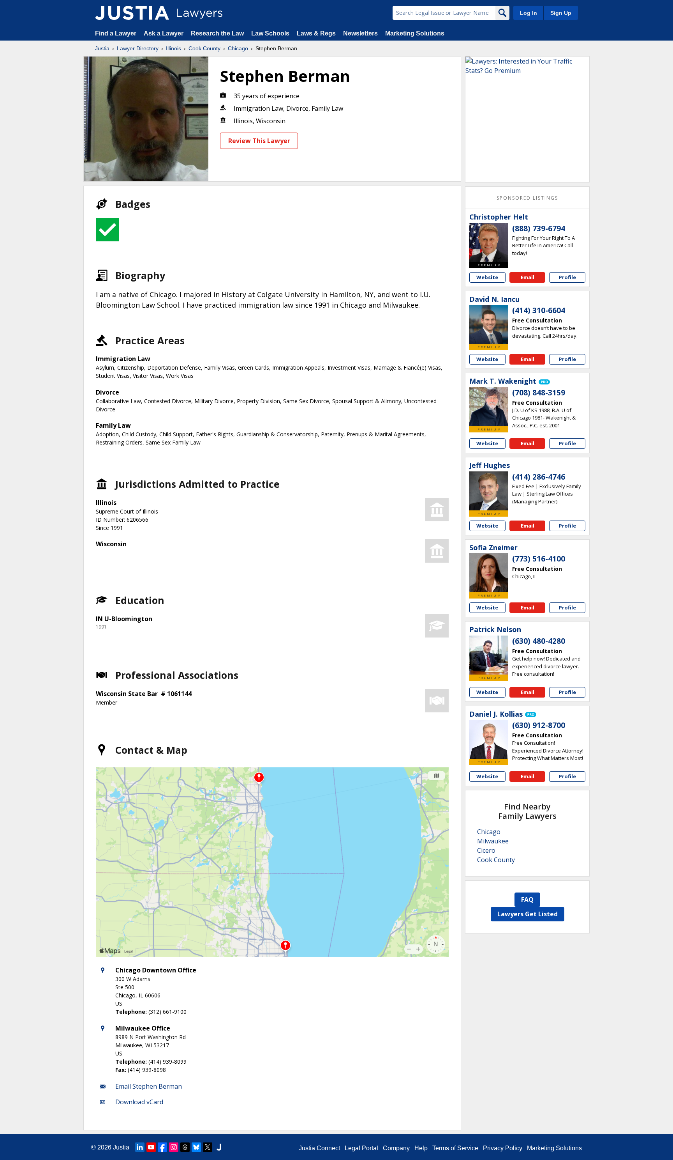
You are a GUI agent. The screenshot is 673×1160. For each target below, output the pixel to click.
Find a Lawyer (115, 33)
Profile (567, 277)
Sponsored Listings (527, 198)
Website (487, 277)
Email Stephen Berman (148, 1086)
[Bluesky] (196, 1147)
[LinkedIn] (139, 1147)
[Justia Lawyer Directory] (132, 13)
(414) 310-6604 (538, 310)
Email (527, 277)
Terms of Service (455, 1148)
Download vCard (139, 1102)
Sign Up (560, 13)
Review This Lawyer (259, 140)
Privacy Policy (502, 1148)
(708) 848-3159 (538, 393)
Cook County (204, 48)
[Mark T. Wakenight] (488, 406)
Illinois (173, 48)
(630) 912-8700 (538, 725)
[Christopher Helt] (488, 242)
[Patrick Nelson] (488, 655)
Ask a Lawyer (164, 33)
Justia (102, 48)
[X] (207, 1147)
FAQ (527, 899)
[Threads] (185, 1147)
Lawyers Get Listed (527, 914)
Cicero (486, 850)
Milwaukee (493, 841)
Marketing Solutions (414, 33)
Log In (528, 13)
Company (396, 1148)
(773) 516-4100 (538, 559)
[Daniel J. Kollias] (488, 739)
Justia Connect (319, 1148)
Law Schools (270, 33)
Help (421, 1148)
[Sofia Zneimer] (488, 572)
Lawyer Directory (138, 48)
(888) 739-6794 (538, 228)
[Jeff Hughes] (488, 490)
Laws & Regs (316, 33)
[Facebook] (162, 1147)
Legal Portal (361, 1148)
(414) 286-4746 (538, 477)
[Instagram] (173, 1147)
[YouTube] (151, 1147)
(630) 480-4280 (538, 641)
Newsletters (360, 33)
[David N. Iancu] (488, 324)
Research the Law (217, 33)
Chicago (238, 48)
